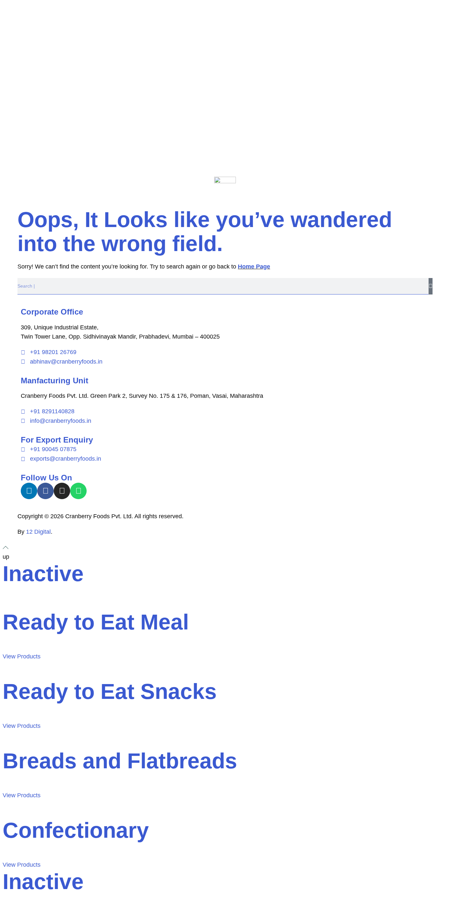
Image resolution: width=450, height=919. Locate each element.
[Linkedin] (29, 491)
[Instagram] (62, 491)
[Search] (431, 286)
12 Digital (38, 531)
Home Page (254, 266)
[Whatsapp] (78, 491)
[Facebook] (45, 491)
